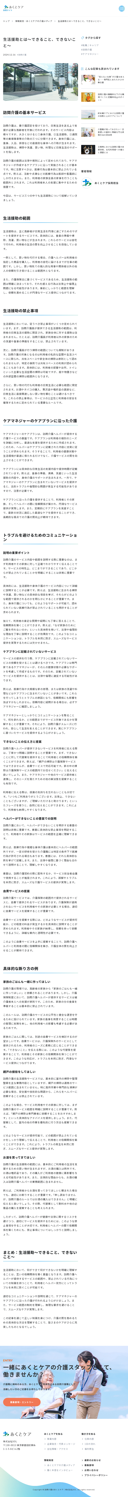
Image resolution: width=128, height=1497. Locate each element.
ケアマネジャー (91, 53)
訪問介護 (22, 54)
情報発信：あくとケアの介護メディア (33, 21)
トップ (6, 21)
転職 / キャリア (91, 45)
